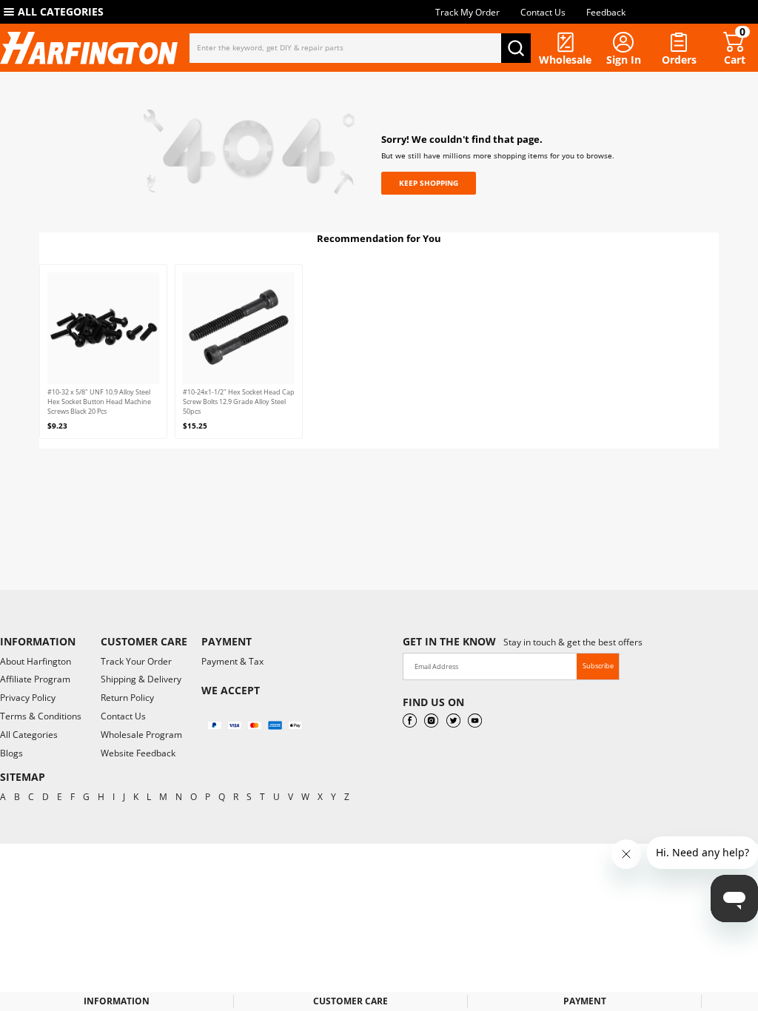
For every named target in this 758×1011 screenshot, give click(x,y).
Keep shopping (428, 183)
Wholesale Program (141, 734)
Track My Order (467, 12)
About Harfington (35, 661)
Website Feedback (138, 753)
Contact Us (543, 12)
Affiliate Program (35, 679)
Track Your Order (136, 661)
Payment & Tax (232, 661)
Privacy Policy (28, 697)
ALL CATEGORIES (61, 11)
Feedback (605, 12)
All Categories (29, 734)
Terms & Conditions (40, 716)
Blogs (11, 753)
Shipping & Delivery (141, 679)
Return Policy (127, 697)
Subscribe (598, 666)
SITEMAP (22, 777)
